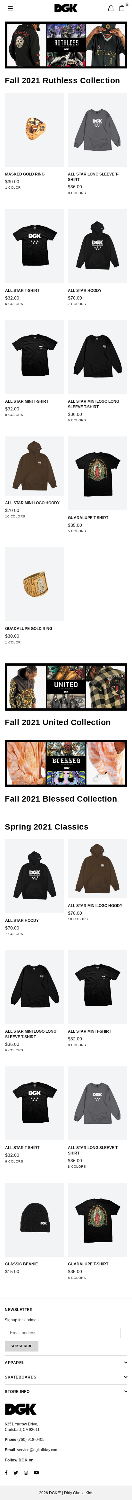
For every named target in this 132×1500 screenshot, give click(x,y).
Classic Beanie (21, 1264)
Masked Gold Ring (25, 174)
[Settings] (110, 8)
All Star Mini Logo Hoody (32, 503)
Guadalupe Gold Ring (28, 628)
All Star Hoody (85, 290)
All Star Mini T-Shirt (26, 401)
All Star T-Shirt (22, 290)
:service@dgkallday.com (36, 1450)
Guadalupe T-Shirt (88, 518)
